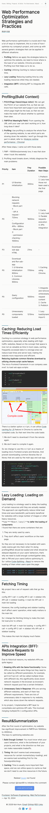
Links (40, 804)
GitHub (31, 804)
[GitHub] (20, 809)
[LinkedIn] (23, 809)
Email (24, 804)
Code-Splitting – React (21, 561)
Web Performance (38, 795)
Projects (14, 3)
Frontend (6, 795)
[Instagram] (30, 809)
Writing (8, 3)
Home (4, 3)
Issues (23, 778)
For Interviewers (29, 3)
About (37, 3)
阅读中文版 (6, 31)
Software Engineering (20, 795)
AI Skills (20, 3)
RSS (36, 804)
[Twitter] (27, 809)
